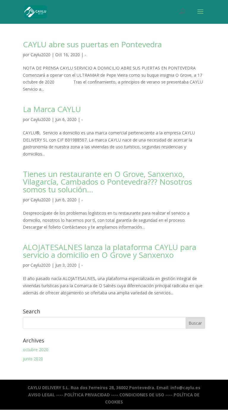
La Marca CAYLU (52, 109)
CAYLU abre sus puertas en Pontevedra (92, 44)
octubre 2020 (35, 349)
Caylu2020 (40, 54)
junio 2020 (33, 359)
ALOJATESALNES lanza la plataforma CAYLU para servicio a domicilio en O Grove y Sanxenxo (109, 251)
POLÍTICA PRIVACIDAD (87, 395)
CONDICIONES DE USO (141, 395)
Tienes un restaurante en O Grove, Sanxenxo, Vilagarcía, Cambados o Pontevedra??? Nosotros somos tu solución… (107, 182)
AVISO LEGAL (41, 395)
